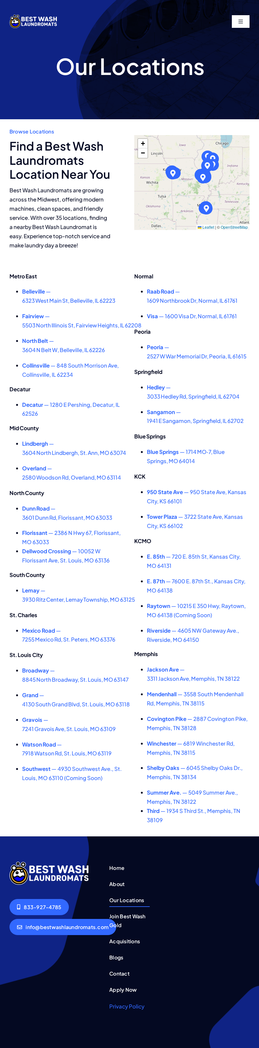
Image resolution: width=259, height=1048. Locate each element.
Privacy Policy (126, 1006)
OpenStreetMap (234, 227)
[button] (207, 166)
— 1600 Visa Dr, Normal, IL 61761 (192, 316)
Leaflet (208, 227)
